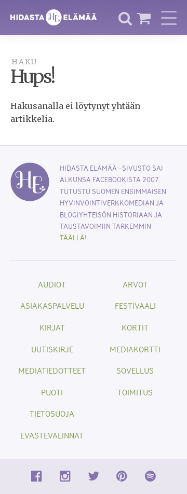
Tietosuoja (52, 413)
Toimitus (135, 392)
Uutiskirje (52, 349)
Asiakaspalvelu (52, 305)
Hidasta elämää (53, 17)
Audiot (52, 284)
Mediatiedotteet (52, 370)
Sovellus (135, 370)
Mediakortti (135, 349)
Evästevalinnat (52, 435)
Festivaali (135, 305)
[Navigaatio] (169, 17)
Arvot (135, 284)
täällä (72, 237)
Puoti (52, 392)
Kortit (135, 327)
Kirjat (52, 327)
